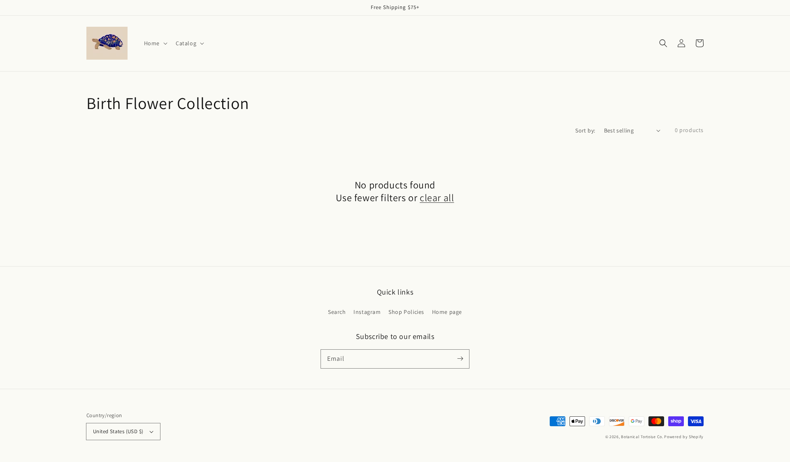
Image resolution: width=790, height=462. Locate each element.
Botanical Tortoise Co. (642, 436)
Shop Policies (406, 312)
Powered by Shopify (684, 436)
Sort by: (585, 130)
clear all (437, 197)
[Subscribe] (460, 359)
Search (337, 312)
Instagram (367, 312)
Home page (447, 312)
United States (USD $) (118, 431)
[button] (663, 43)
